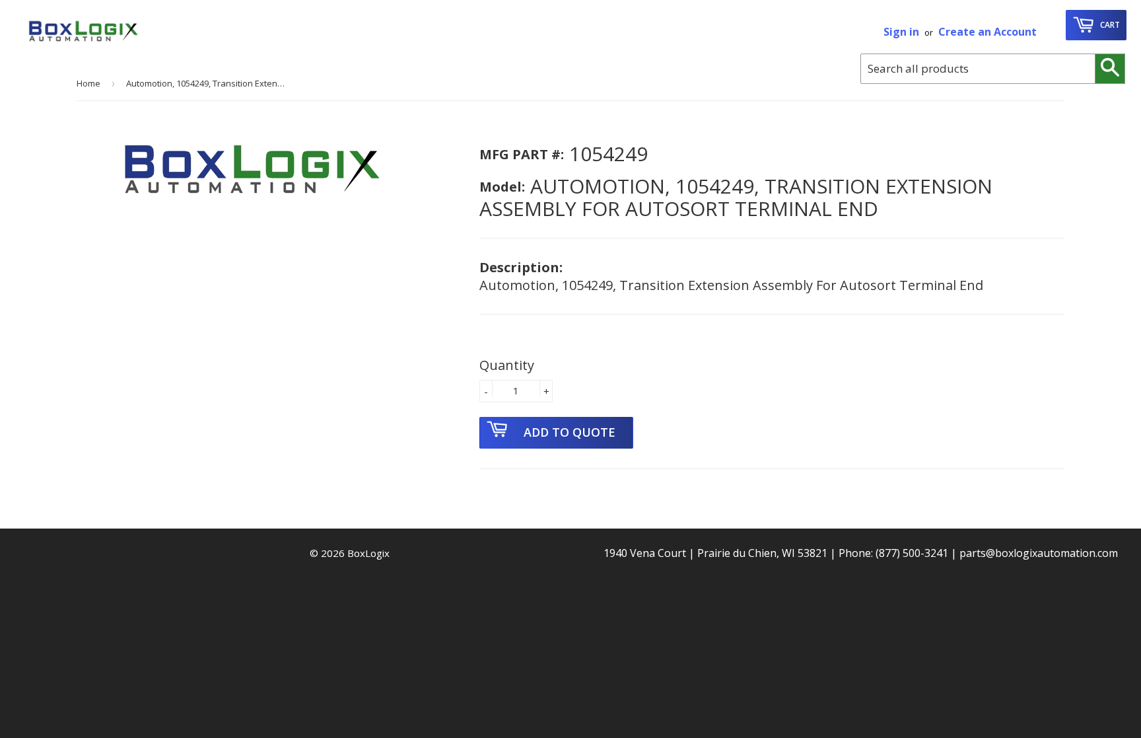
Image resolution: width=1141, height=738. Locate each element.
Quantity (506, 365)
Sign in (901, 31)
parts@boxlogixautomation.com (1038, 553)
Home (88, 83)
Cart (1109, 24)
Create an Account (987, 31)
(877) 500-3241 (912, 553)
